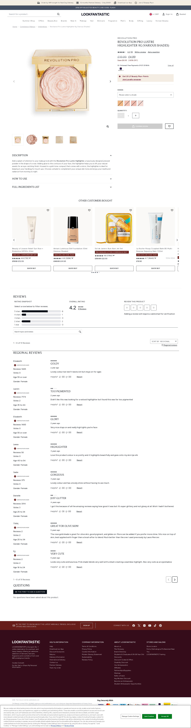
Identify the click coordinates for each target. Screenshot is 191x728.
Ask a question (154, 52)
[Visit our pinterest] (160, 625)
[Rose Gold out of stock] (134, 103)
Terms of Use (69, 726)
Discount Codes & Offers (123, 660)
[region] (95, 716)
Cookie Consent (18, 663)
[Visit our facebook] (133, 625)
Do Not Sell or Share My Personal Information (24, 666)
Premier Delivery (56, 665)
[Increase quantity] (135, 115)
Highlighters (42, 27)
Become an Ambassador (123, 681)
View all (171, 65)
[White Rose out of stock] (140, 103)
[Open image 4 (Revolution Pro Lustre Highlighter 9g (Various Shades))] (59, 139)
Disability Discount (121, 662)
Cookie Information (89, 652)
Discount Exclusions (57, 652)
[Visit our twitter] (139, 625)
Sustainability (87, 657)
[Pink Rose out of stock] (127, 103)
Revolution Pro (127, 38)
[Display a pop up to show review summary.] (30, 258)
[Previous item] (14, 240)
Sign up (86, 625)
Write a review (140, 52)
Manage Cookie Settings (130, 716)
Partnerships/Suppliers (122, 670)
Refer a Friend (119, 676)
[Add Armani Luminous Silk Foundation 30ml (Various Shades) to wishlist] (89, 210)
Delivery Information (57, 657)
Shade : (121, 90)
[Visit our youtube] (149, 625)
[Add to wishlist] (169, 126)
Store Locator (152, 646)
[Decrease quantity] (121, 115)
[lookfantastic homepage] (95, 14)
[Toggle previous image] (14, 81)
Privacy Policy (87, 649)
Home (15, 27)
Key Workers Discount (122, 678)
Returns (52, 654)
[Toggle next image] (110, 81)
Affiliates (117, 668)
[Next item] (177, 240)
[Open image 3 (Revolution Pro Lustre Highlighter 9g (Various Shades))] (45, 139)
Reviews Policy (87, 660)
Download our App (57, 649)
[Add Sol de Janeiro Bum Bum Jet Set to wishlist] (130, 210)
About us (117, 646)
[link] (167, 14)
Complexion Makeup (27, 27)
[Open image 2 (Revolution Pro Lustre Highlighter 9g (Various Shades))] (31, 139)
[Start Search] (58, 14)
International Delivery (57, 660)
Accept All (164, 716)
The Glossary (119, 649)
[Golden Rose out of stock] (120, 103)
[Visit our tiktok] (155, 625)
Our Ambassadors (121, 665)
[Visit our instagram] (144, 625)
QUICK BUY (31, 268)
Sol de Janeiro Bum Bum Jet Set (109, 248)
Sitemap (117, 673)
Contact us (54, 662)
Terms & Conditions (89, 646)
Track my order (55, 668)
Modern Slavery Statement (92, 654)
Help (51, 646)
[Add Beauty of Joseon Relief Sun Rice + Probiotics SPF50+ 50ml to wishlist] (48, 210)
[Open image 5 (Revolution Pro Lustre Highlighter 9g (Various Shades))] (73, 139)
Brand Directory (120, 652)
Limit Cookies (149, 716)
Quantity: (122, 111)
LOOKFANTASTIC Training (156, 654)
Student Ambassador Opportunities (127, 684)
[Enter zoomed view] (107, 126)
